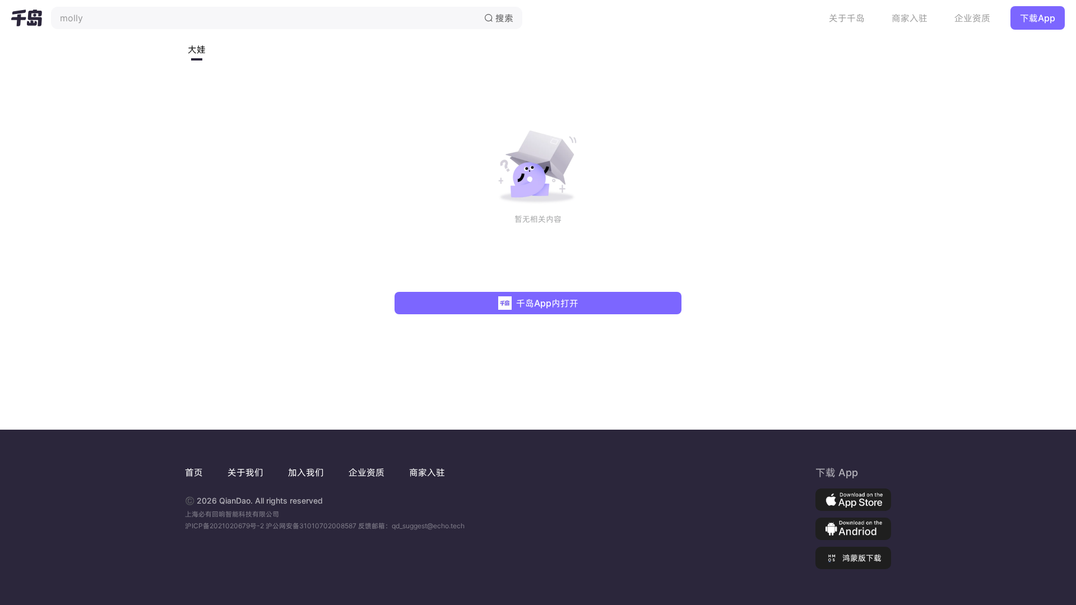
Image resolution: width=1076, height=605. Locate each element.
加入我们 (306, 472)
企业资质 (972, 18)
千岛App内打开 (547, 303)
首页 (194, 472)
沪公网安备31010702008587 (312, 526)
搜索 (498, 18)
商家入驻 (909, 18)
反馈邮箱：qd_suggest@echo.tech (411, 526)
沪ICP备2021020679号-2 (225, 526)
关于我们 (245, 472)
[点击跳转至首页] (26, 18)
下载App (1037, 18)
